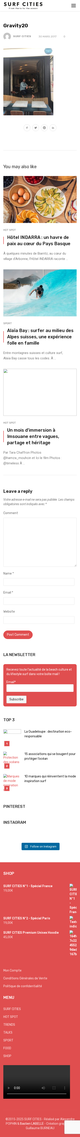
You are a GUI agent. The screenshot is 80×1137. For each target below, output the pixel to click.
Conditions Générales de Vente (25, 978)
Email (8, 592)
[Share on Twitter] (35, 128)
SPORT (7, 323)
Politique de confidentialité (22, 986)
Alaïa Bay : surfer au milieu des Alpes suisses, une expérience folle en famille (40, 337)
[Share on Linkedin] (53, 128)
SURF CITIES (22, 36)
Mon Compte (12, 970)
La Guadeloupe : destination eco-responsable (48, 734)
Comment (10, 513)
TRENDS (9, 1025)
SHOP (7, 1056)
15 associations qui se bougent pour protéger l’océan (50, 756)
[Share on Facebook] (27, 128)
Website (9, 612)
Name (8, 573)
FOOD (7, 1048)
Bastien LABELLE (32, 1123)
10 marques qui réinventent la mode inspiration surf (50, 778)
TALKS (7, 1032)
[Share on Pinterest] (44, 128)
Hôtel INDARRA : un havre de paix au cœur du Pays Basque (38, 240)
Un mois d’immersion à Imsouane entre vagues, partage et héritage (33, 436)
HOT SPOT (9, 230)
